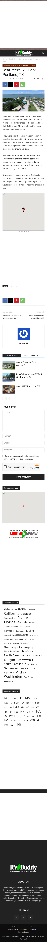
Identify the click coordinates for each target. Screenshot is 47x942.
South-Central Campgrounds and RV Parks (23, 59)
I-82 (28, 716)
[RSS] (23, 917)
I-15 (27, 698)
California (11, 613)
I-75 (39, 711)
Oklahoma (37, 655)
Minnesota (8, 639)
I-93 (6, 725)
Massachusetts (20, 635)
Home (5, 59)
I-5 (11, 698)
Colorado (26, 613)
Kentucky (9, 631)
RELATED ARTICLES (12, 356)
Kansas (27, 627)
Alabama (8, 609)
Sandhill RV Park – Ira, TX (28, 386)
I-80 (16, 716)
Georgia (22, 622)
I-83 (33, 716)
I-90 (32, 720)
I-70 (28, 711)
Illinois (7, 626)
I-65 (16, 711)
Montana (7, 643)
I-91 (39, 720)
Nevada (24, 643)
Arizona (20, 609)
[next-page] (8, 398)
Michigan (34, 635)
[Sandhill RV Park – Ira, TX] (9, 389)
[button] (4, 53)
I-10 (20, 698)
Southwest (33, 929)
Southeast (24, 927)
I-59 (5, 712)
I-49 (32, 707)
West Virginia (28, 677)
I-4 (5, 698)
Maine (30, 630)
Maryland (7, 635)
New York (27, 651)
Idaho (32, 622)
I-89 (26, 720)
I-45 (27, 707)
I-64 (11, 711)
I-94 (11, 725)
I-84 (39, 716)
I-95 (18, 724)
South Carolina (13, 663)
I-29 (27, 703)
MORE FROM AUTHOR (31, 356)
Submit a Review (23, 932)
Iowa (21, 626)
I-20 (6, 702)
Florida (10, 622)
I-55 (37, 707)
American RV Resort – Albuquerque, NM (12, 317)
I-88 (21, 720)
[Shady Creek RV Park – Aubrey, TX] (9, 365)
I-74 (33, 712)
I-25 (16, 702)
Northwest (23, 929)
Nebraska (16, 643)
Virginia (21, 672)
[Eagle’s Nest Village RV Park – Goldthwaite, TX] (9, 377)
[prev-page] (4, 398)
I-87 (16, 720)
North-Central (35, 927)
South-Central (13, 929)
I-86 (11, 721)
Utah (32, 668)
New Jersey (28, 647)
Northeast (15, 927)
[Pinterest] (16, 84)
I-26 (22, 702)
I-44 (22, 707)
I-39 (10, 707)
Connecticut (10, 618)
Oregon (9, 659)
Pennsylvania (25, 660)
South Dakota (31, 664)
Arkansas (31, 609)
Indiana (14, 626)
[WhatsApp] (22, 84)
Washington (13, 676)
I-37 (11, 286)
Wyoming (8, 681)
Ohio (28, 655)
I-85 (6, 720)
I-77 (11, 716)
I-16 (33, 698)
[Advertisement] (23, 24)
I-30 (32, 703)
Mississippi (19, 639)
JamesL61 (8, 79)
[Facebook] (5, 84)
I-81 (23, 716)
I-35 (37, 702)
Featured (25, 617)
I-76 (5, 716)
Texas (5, 61)
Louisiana (20, 631)
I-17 (37, 698)
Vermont (9, 672)
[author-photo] (24, 340)
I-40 (16, 707)
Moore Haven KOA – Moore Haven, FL (36, 317)
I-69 (16, 286)
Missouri (29, 639)
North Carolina (14, 655)
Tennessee (11, 668)
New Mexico (11, 651)
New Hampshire (13, 647)
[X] (10, 84)
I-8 (15, 699)
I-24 (11, 703)
